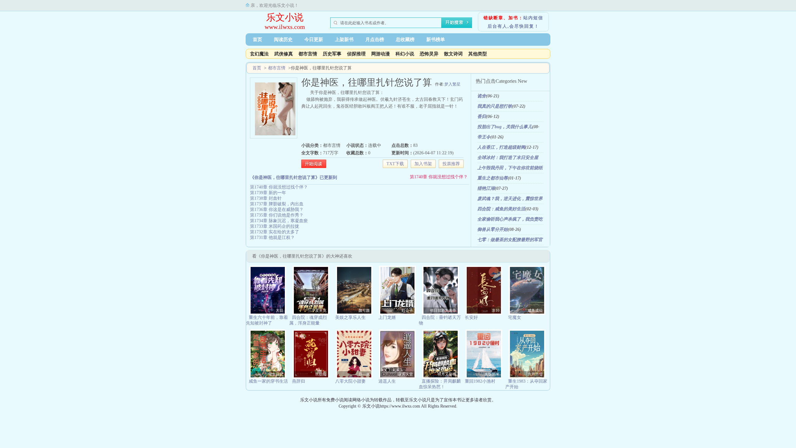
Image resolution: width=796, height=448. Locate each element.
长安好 (471, 317)
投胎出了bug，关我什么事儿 (504, 126)
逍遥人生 (387, 381)
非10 (495, 310)
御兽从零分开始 (492, 229)
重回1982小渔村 (480, 381)
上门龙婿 (387, 317)
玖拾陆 (320, 374)
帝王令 (483, 137)
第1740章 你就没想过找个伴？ (439, 177)
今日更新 (313, 39)
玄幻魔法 (259, 53)
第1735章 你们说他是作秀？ (276, 215)
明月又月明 (446, 374)
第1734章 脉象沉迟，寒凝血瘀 (279, 220)
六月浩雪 (535, 374)
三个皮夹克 (317, 310)
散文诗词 (453, 53)
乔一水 (364, 374)
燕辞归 (298, 381)
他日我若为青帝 (443, 310)
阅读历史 (283, 39)
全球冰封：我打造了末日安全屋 (507, 157)
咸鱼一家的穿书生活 (268, 381)
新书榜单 (435, 39)
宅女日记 (275, 374)
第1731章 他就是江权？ (272, 237)
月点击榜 (374, 39)
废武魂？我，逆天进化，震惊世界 (510, 198)
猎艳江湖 (486, 188)
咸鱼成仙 (535, 310)
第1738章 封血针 (266, 198)
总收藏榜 (405, 39)
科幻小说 (405, 53)
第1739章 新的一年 (268, 192)
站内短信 (533, 18)
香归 (481, 116)
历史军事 (332, 53)
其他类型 (477, 53)
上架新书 (344, 39)
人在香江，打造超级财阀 (501, 147)
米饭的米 (491, 374)
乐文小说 (284, 17)
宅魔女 (514, 317)
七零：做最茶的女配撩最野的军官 (510, 239)
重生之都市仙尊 (492, 178)
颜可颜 (364, 310)
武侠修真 (283, 53)
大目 (279, 310)
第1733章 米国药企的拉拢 (274, 226)
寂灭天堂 (405, 374)
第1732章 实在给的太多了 (274, 232)
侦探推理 (356, 53)
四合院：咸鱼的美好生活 (501, 209)
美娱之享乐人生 (350, 317)
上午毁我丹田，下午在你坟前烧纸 (510, 168)
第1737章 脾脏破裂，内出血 (276, 204)
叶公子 (407, 310)
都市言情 (307, 53)
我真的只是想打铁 (494, 106)
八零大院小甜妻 (350, 381)
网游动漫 (380, 53)
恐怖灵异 (429, 53)
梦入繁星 (452, 84)
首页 (257, 39)
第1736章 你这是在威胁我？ (276, 209)
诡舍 (481, 96)
